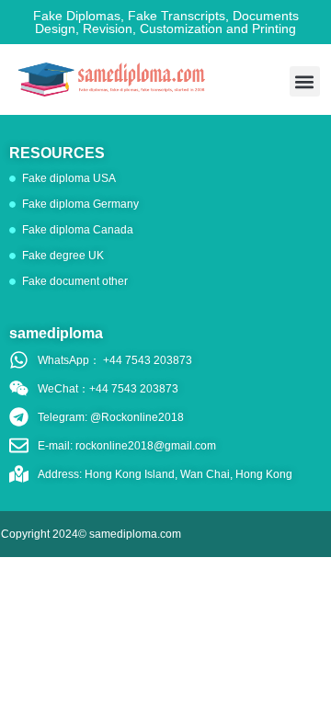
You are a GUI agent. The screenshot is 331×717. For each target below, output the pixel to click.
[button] (305, 81)
